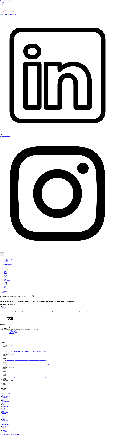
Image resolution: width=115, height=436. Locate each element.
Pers (2, 3)
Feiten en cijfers (4, 397)
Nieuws (3, 418)
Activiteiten (5, 416)
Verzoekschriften (4, 431)
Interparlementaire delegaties (6, 412)
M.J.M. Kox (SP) (11, 333)
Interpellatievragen (4, 427)
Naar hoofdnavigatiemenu (10, 0)
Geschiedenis (4, 399)
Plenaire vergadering (5, 420)
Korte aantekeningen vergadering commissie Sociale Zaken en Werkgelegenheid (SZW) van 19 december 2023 (20, 382)
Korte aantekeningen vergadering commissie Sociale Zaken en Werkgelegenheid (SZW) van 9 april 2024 (19, 369)
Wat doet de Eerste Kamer (6, 395)
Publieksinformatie (4, 400)
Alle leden (3, 409)
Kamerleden (5, 406)
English (3, 4)
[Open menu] (9, 257)
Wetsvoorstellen (4, 426)
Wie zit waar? (4, 413)
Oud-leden (3, 414)
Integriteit (3, 411)
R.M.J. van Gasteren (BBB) (13, 332)
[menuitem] (7, 258)
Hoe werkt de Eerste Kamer (6, 396)
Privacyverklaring (5, 434)
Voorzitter (3, 408)
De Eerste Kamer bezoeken (6, 401)
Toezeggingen (4, 429)
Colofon (3, 404)
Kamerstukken (5, 424)
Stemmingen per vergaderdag (6, 421)
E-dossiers (3, 430)
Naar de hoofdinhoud (3, 0)
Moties (3, 428)
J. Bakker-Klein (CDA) (12, 330)
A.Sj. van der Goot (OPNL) (13, 331)
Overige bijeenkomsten (5, 422)
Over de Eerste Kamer (7, 393)
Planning (3, 419)
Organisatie (3, 403)
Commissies (4, 410)
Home (3, 2)
